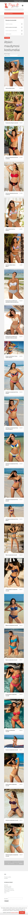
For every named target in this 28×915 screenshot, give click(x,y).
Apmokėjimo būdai (7, 886)
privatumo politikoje (14, 912)
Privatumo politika (7, 877)
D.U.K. (5, 892)
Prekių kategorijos (9, 13)
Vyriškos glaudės (14, 34)
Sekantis (21, 863)
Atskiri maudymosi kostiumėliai (14, 27)
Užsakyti (6, 901)
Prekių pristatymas (7, 887)
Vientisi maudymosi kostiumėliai (14, 30)
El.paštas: (6, 898)
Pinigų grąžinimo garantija (9, 890)
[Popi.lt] (11, 5)
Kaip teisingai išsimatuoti (8, 889)
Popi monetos (7, 891)
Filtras (7, 37)
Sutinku (22, 912)
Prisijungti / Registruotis (18, 1)
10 (11, 863)
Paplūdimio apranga (14, 24)
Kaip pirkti (6, 885)
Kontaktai (6, 878)
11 (13, 863)
